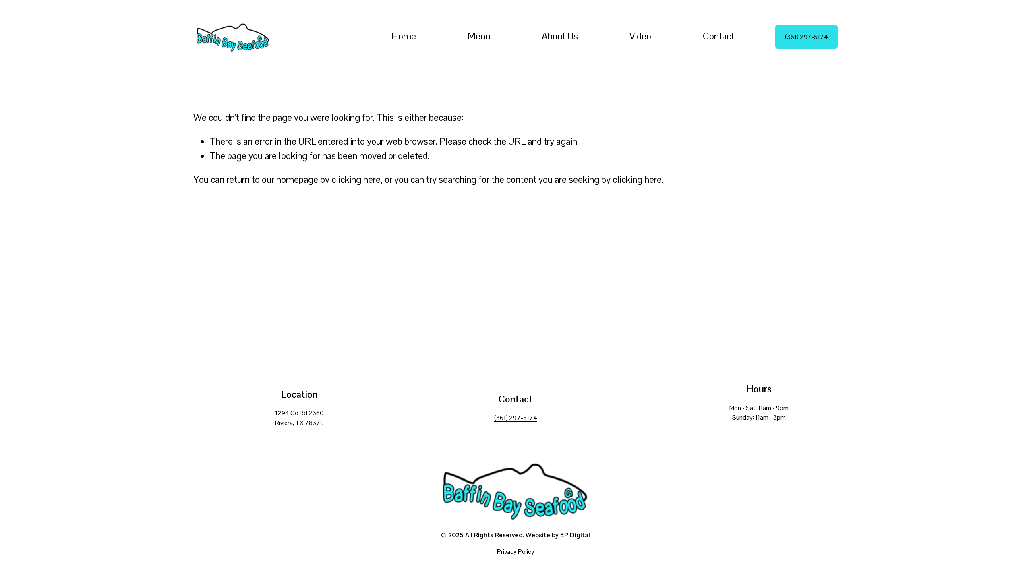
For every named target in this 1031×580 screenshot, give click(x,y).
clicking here (356, 180)
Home (403, 36)
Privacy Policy (515, 551)
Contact (718, 36)
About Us (560, 36)
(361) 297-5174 (806, 37)
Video (640, 36)
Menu (479, 36)
